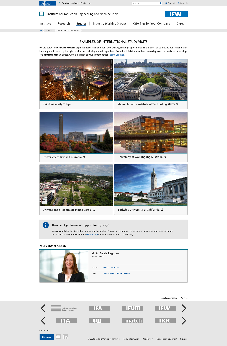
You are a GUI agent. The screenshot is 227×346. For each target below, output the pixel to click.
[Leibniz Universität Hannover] (47, 3)
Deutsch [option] (184, 3)
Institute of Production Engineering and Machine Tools (82, 13)
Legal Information (131, 338)
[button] (43, 308)
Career (181, 23)
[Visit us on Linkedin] (65, 336)
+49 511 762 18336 (110, 267)
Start (160, 3)
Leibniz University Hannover (108, 338)
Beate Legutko (117, 54)
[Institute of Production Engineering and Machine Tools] (40, 30)
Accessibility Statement (167, 338)
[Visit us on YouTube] (58, 336)
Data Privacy (148, 338)
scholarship (92, 234)
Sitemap (184, 338)
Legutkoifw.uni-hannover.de (116, 273)
